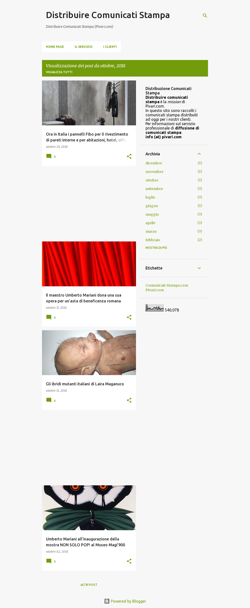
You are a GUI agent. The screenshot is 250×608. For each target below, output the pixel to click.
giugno (152, 206)
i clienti (110, 46)
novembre (154, 171)
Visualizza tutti (59, 72)
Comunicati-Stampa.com (167, 285)
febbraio (153, 240)
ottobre (152, 180)
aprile (150, 223)
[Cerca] (205, 15)
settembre (154, 189)
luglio (150, 197)
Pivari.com (155, 290)
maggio (152, 214)
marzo (151, 231)
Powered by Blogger (128, 601)
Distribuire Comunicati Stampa (108, 15)
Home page (55, 46)
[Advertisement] (87, 203)
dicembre (154, 163)
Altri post (89, 584)
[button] (129, 156)
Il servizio (84, 46)
